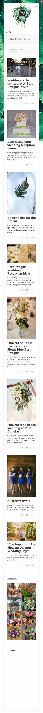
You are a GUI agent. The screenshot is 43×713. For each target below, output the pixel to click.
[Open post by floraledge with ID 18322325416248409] (14, 618)
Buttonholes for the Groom (21, 219)
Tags (20, 49)
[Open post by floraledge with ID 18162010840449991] (29, 618)
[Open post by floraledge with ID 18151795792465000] (29, 604)
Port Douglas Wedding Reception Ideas (19, 270)
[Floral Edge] (21, 16)
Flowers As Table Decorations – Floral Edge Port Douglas (19, 348)
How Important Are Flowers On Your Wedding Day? (21, 547)
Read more (30, 103)
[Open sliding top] (40, 2)
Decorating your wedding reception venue (21, 145)
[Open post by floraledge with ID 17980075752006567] (14, 633)
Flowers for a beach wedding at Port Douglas (21, 428)
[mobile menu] (36, 7)
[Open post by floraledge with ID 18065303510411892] (14, 604)
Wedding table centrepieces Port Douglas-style (20, 83)
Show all (31, 52)
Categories (12, 49)
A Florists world (18, 501)
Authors (13, 52)
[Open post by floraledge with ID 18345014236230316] (29, 633)
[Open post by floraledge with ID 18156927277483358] (14, 590)
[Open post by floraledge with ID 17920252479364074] (29, 590)
